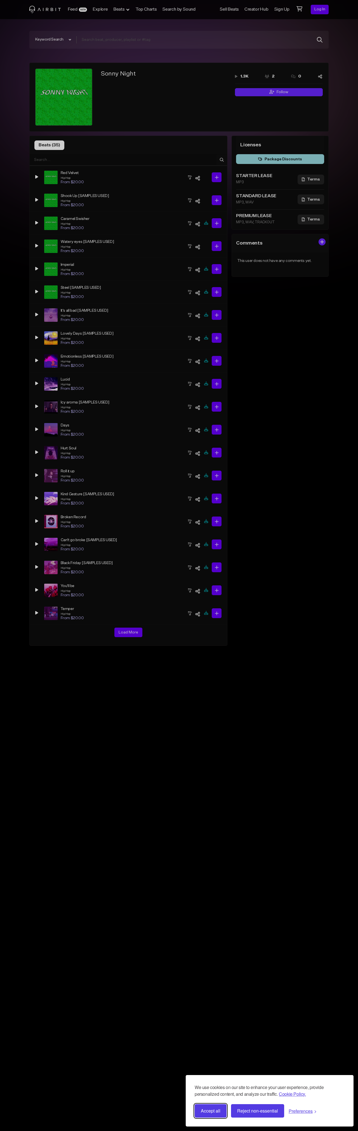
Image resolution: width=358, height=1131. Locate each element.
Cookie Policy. (292, 1094)
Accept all (210, 1110)
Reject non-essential (257, 1110)
